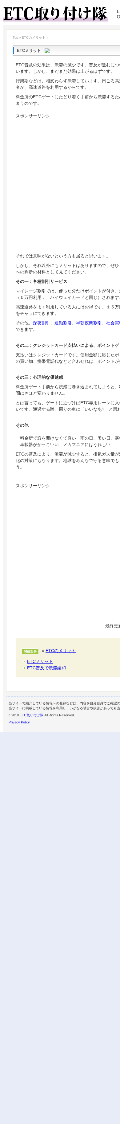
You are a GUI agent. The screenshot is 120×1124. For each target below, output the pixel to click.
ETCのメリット (34, 37)
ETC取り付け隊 (31, 715)
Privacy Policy (19, 722)
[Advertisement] (60, 181)
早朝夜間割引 (89, 322)
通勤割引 (63, 322)
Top (15, 37)
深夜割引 (41, 322)
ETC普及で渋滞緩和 (46, 667)
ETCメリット (40, 661)
